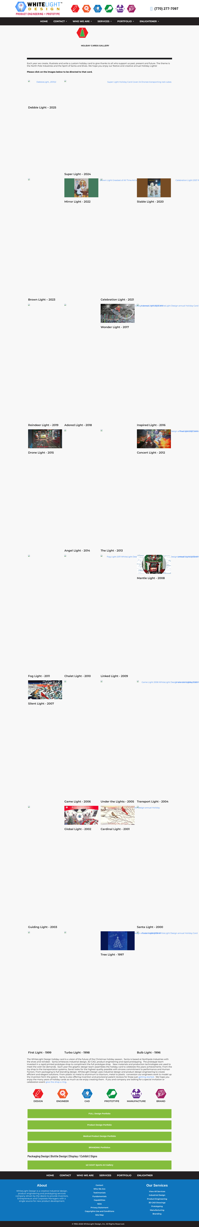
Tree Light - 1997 (112, 954)
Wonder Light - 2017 (115, 327)
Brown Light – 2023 (41, 299)
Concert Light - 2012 (151, 452)
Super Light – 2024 (77, 174)
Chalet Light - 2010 (77, 676)
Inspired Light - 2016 (151, 425)
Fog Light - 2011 (39, 676)
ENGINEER (62, 1101)
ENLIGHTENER (148, 21)
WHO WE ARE (81, 21)
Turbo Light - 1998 (77, 1052)
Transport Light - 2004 (152, 801)
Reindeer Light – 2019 (43, 425)
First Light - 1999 (39, 1052)
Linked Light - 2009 (114, 676)
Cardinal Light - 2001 (115, 829)
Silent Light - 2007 (41, 703)
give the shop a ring (56, 1082)
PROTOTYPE (111, 1101)
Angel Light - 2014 (77, 550)
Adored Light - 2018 (78, 425)
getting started (146, 1077)
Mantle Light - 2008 (151, 578)
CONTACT (59, 21)
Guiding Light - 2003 (42, 927)
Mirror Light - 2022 (77, 201)
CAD (87, 1101)
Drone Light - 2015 (41, 452)
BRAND (160, 1101)
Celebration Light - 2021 (117, 299)
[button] (60, 21)
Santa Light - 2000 (150, 927)
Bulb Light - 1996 (149, 1052)
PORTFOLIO (124, 21)
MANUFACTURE (136, 1101)
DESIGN (38, 1101)
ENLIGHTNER (145, 1175)
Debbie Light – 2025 (42, 107)
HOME (44, 21)
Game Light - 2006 (77, 801)
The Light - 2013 (112, 550)
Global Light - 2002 (77, 829)
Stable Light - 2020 (150, 201)
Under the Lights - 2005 (117, 801)
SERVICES (103, 21)
